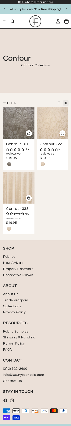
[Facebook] (5, 400)
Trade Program (15, 300)
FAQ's (8, 349)
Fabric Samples (16, 331)
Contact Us (12, 381)
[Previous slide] (4, 9)
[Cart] (66, 21)
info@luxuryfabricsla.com (23, 375)
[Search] (12, 21)
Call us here (26, 2)
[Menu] (4, 21)
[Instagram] (12, 400)
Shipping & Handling (19, 337)
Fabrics (9, 256)
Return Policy (14, 343)
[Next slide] (67, 9)
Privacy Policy (14, 312)
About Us (10, 294)
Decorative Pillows (18, 275)
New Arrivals (13, 263)
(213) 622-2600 (15, 368)
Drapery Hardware (18, 269)
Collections (12, 306)
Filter (11, 103)
